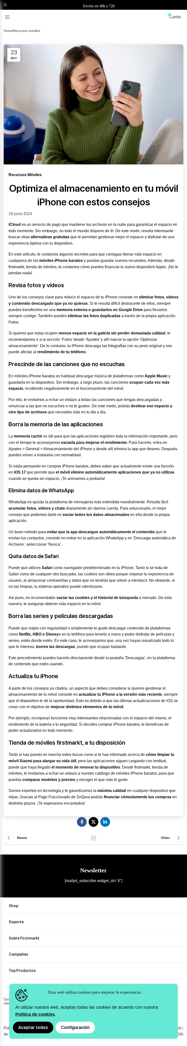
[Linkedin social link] (105, 822)
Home (8, 31)
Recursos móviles (26, 31)
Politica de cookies (35, 1014)
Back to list (93, 838)
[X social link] (93, 822)
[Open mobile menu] (7, 17)
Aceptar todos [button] (33, 1027)
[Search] (4, 5)
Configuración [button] (75, 1027)
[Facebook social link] (82, 822)
